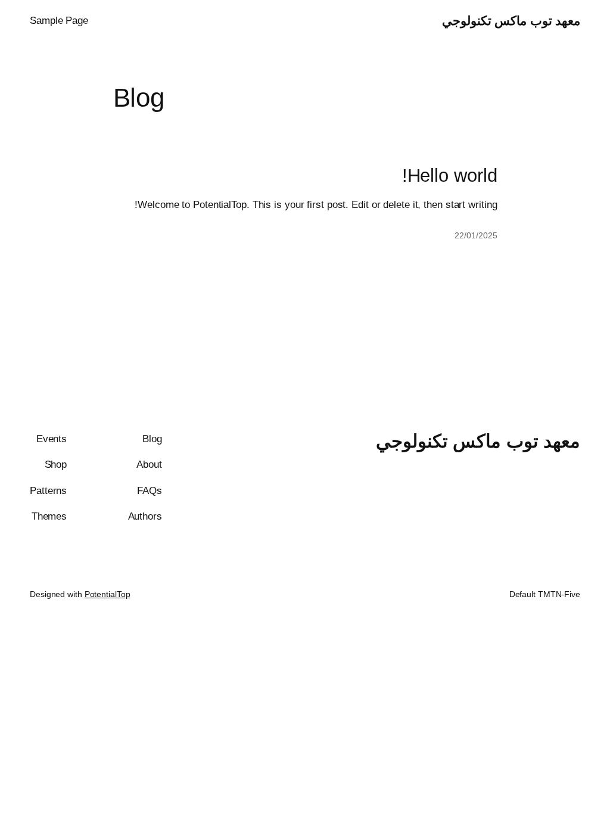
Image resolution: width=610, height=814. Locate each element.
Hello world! (449, 176)
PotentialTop (107, 594)
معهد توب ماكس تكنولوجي (511, 20)
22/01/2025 (476, 235)
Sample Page (59, 20)
